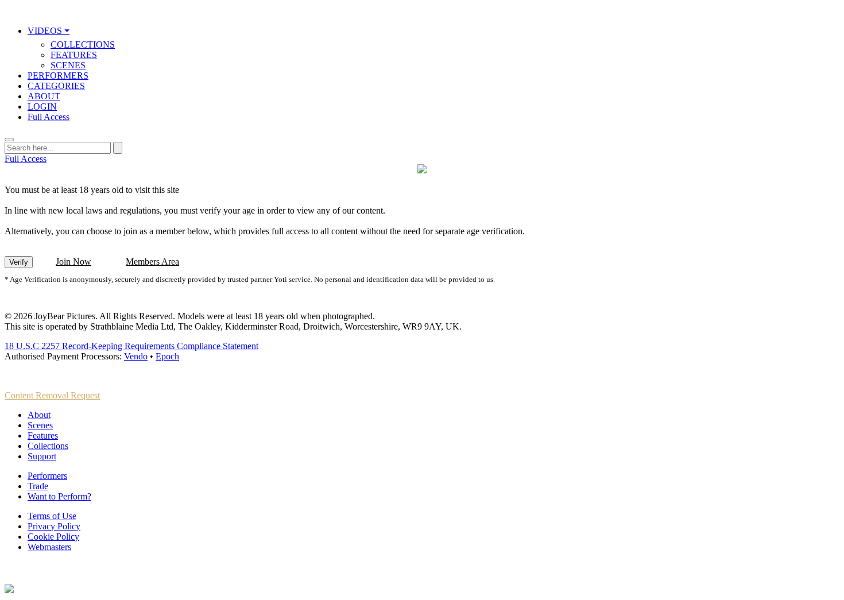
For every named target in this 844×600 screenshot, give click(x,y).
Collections (48, 446)
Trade (38, 486)
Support (42, 456)
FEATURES (74, 55)
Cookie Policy (53, 536)
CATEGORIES (56, 86)
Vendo (136, 356)
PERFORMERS (58, 75)
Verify (18, 262)
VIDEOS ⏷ (48, 31)
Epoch (167, 356)
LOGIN (42, 106)
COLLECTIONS (83, 44)
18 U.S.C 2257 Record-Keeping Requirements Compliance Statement (131, 346)
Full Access (48, 117)
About (39, 415)
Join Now (73, 261)
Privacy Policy (54, 526)
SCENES (68, 65)
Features (43, 435)
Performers (47, 476)
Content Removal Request (52, 395)
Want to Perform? (59, 496)
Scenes (40, 425)
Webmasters (49, 547)
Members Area (152, 261)
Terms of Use (52, 516)
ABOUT (44, 96)
